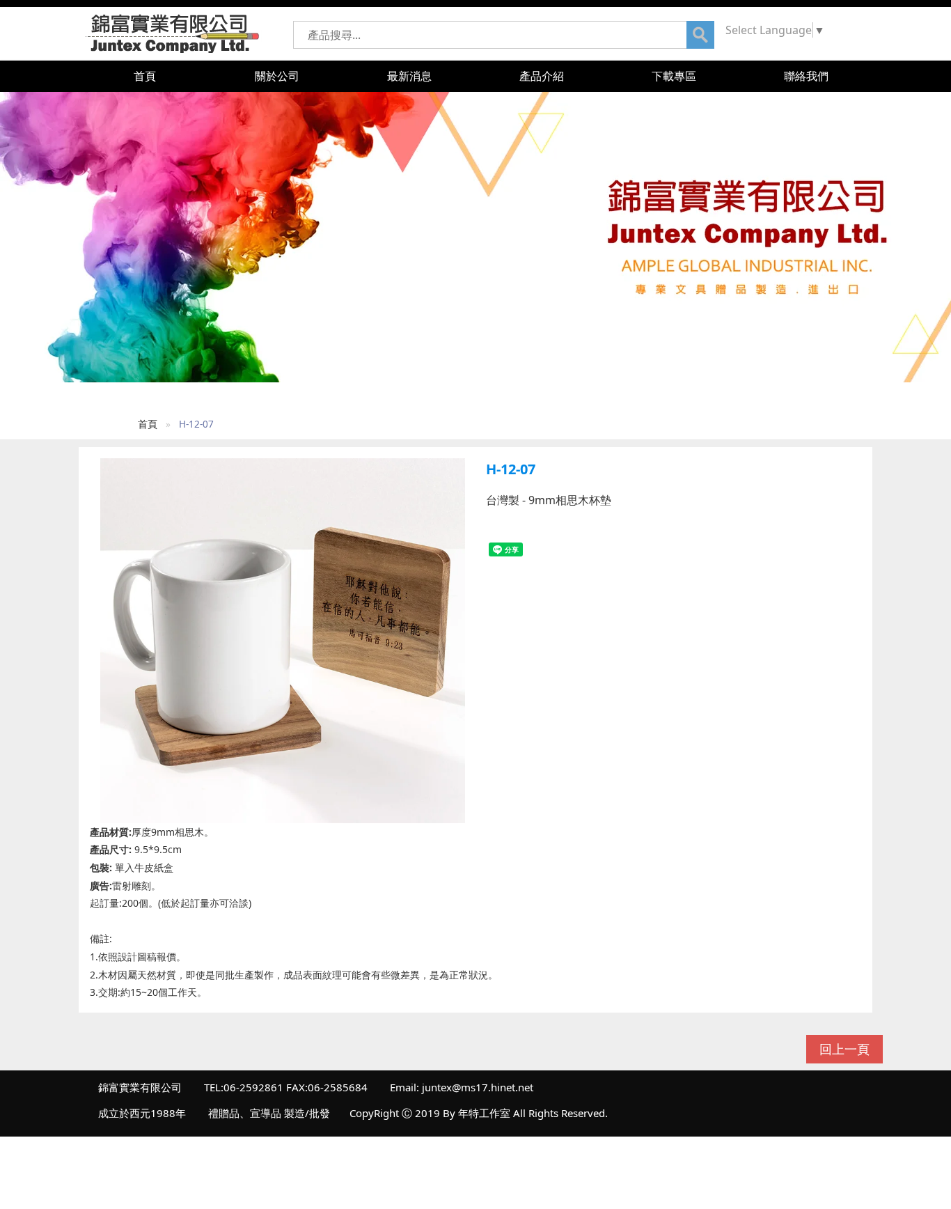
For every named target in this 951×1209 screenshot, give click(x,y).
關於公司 (277, 76)
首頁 (145, 76)
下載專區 (674, 76)
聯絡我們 (806, 76)
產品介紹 (541, 76)
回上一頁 (844, 1048)
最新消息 (409, 76)
